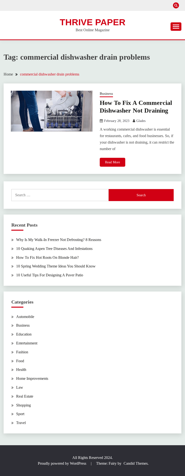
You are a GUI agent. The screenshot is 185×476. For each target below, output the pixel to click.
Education (24, 334)
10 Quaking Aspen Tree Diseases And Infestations (54, 249)
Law (19, 387)
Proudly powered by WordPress (62, 463)
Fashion (22, 352)
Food (20, 361)
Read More (112, 162)
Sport (20, 414)
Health (21, 370)
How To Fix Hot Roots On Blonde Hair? (47, 257)
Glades (140, 121)
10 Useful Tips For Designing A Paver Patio (49, 275)
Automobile (25, 317)
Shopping (23, 405)
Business (106, 93)
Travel (21, 423)
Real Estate (24, 396)
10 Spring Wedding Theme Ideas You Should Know (56, 266)
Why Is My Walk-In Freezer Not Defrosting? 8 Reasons (58, 240)
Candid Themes (136, 463)
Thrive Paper (93, 22)
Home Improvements (32, 378)
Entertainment (26, 343)
